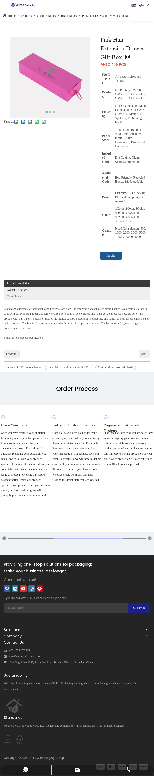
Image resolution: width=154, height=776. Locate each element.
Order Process (15, 296)
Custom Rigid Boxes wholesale (115, 367)
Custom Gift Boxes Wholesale (23, 367)
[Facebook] (7, 588)
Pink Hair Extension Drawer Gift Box (69, 367)
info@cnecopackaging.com (24, 656)
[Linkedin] (15, 588)
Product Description (18, 283)
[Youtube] (23, 588)
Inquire (111, 255)
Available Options (17, 289)
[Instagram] (31, 588)
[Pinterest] (40, 588)
